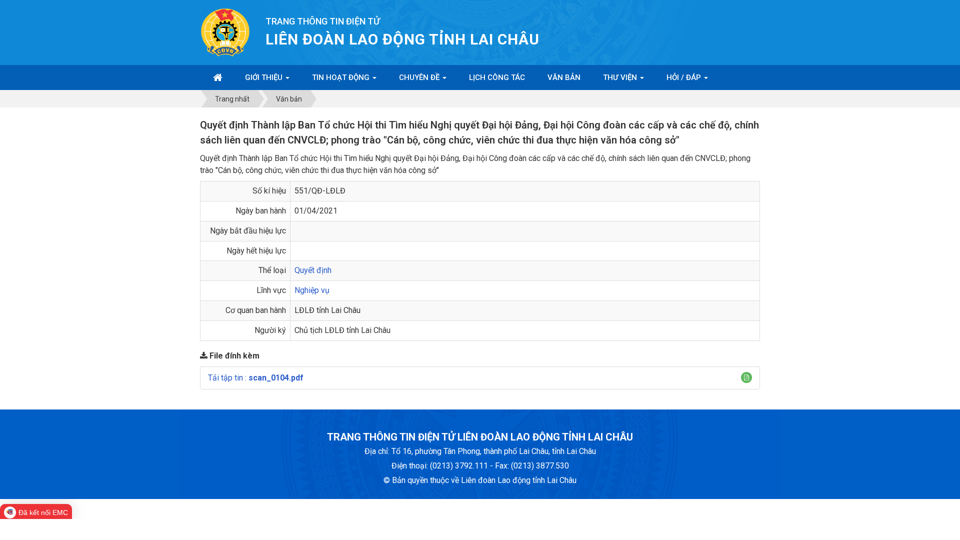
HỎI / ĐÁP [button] (684, 77)
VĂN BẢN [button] (564, 77)
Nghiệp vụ (312, 290)
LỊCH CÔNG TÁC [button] (497, 77)
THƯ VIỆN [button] (621, 77)
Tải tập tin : (256, 377)
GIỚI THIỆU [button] (264, 77)
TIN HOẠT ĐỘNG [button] (342, 77)
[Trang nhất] (218, 77)
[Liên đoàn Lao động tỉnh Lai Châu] (225, 31)
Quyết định (313, 270)
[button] (746, 377)
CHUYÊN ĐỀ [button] (420, 77)
